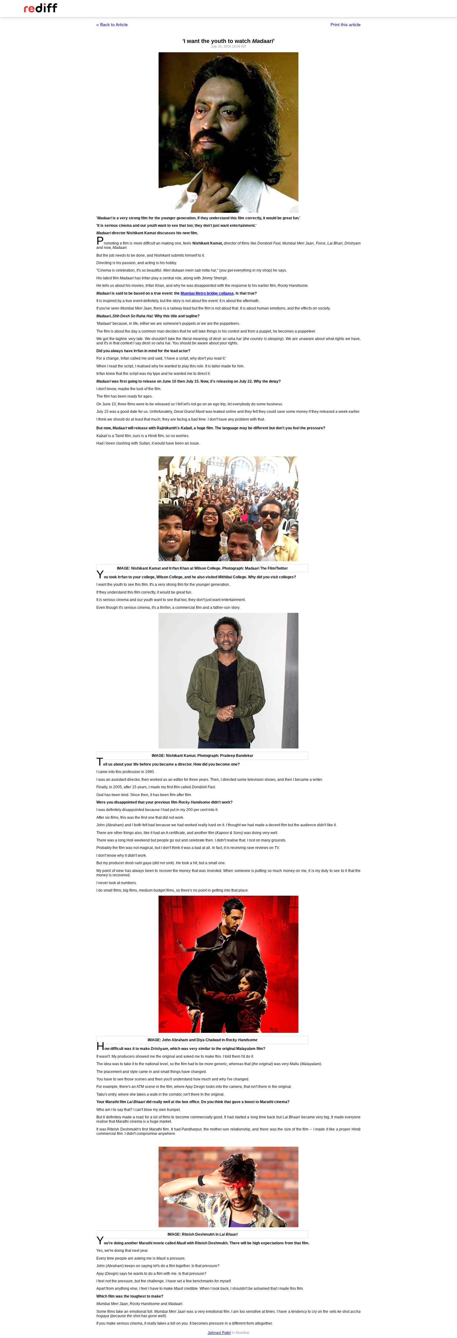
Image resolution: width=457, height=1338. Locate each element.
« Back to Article (112, 24)
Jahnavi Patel (219, 1333)
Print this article (345, 24)
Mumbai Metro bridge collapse (207, 293)
